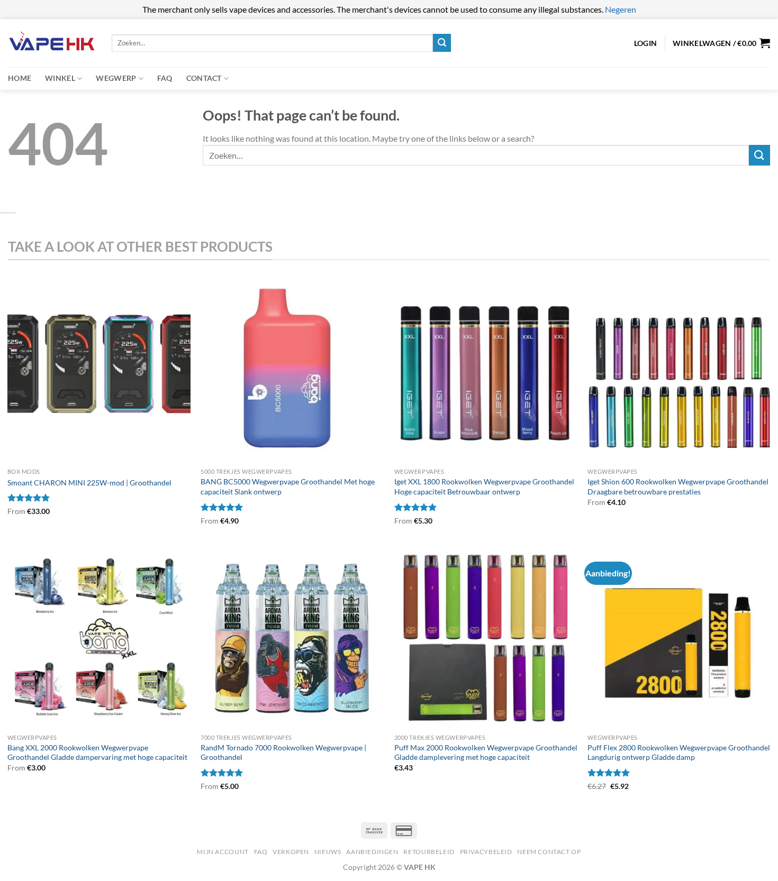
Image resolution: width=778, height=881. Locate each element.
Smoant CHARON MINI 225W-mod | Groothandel (89, 482)
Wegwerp (116, 78)
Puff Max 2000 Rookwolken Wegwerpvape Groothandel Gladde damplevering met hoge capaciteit (485, 752)
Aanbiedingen (372, 852)
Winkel (60, 78)
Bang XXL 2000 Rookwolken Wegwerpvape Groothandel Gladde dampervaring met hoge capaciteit (97, 752)
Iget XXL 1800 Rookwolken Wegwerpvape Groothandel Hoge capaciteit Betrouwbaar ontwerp (484, 486)
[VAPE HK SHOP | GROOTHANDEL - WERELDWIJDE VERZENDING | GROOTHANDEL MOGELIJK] (52, 43)
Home (19, 78)
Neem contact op (549, 852)
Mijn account (222, 852)
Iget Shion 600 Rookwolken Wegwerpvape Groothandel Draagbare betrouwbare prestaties (677, 486)
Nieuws (327, 852)
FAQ (165, 78)
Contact (204, 78)
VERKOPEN (291, 852)
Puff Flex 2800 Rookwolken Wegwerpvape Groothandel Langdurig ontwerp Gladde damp (678, 752)
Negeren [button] (620, 9)
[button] (721, 42)
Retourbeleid (428, 852)
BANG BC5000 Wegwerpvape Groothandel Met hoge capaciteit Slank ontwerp (288, 486)
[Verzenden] (442, 43)
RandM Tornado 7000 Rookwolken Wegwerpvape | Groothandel (283, 752)
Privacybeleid (486, 852)
